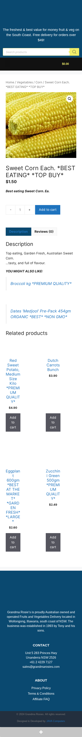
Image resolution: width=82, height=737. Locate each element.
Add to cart (47, 210)
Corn (38, 82)
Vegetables (25, 82)
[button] (7, 63)
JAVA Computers (55, 721)
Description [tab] (18, 231)
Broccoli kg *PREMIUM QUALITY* (41, 283)
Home (10, 82)
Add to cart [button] (13, 422)
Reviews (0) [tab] (44, 231)
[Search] (74, 52)
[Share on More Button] (41, 732)
